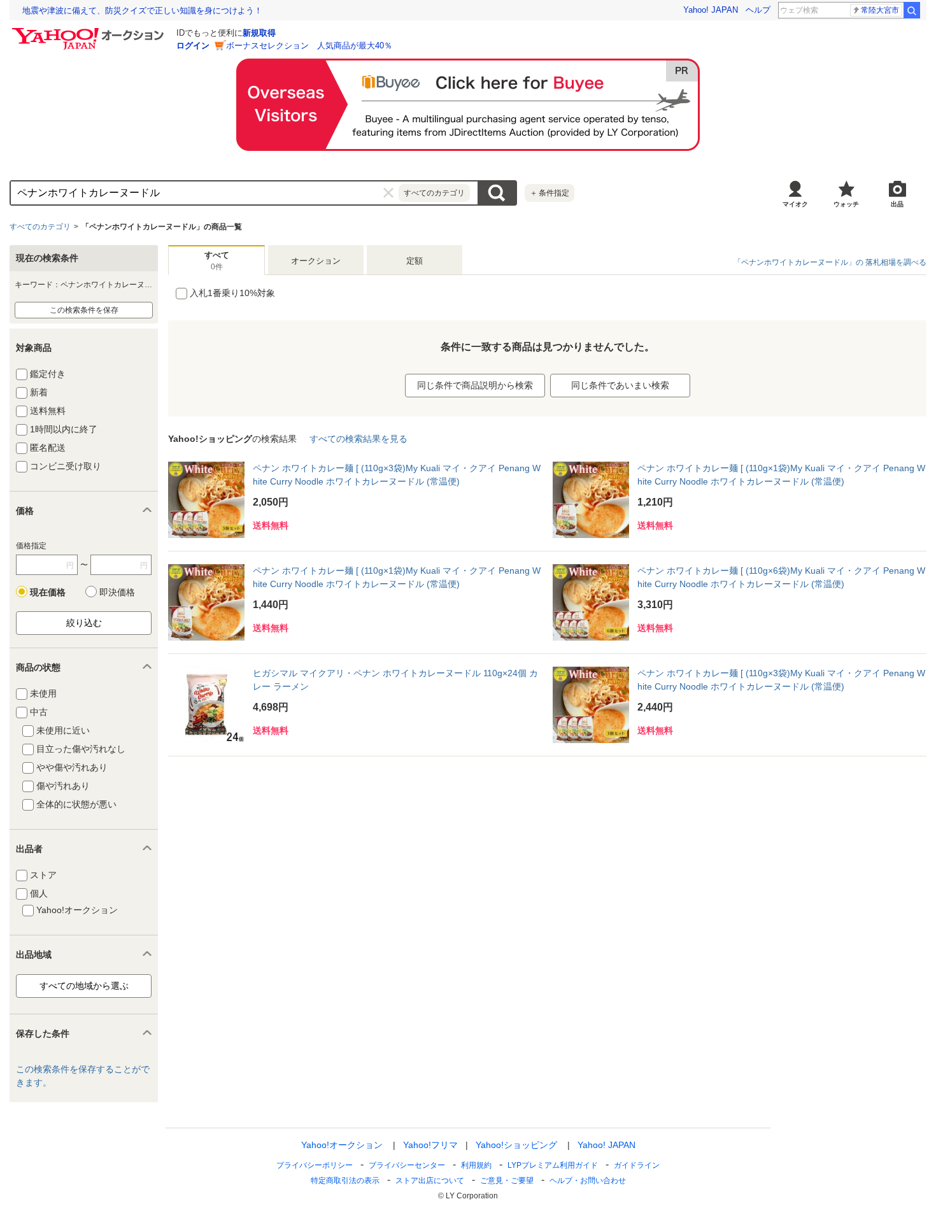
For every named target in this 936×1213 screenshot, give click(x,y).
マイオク (795, 204)
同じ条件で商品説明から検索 (475, 385)
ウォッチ (846, 204)
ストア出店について (429, 1180)
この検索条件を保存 (84, 310)
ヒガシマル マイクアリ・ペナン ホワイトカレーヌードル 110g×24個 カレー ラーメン (395, 680)
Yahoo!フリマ (430, 1145)
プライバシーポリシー (314, 1165)
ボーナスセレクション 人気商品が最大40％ (309, 45)
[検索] (912, 10)
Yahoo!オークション (342, 1145)
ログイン (192, 45)
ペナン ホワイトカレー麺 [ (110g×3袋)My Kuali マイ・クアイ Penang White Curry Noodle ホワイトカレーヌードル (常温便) (397, 474)
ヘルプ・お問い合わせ (588, 1180)
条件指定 (549, 192)
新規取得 (259, 33)
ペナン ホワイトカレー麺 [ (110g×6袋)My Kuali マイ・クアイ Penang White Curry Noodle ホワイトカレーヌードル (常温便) (781, 577)
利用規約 (476, 1165)
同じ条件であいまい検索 (620, 385)
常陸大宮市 (880, 10)
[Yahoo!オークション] (90, 31)
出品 (897, 204)
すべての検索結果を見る (358, 439)
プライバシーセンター (407, 1165)
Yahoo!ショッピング (516, 1145)
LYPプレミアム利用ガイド (552, 1165)
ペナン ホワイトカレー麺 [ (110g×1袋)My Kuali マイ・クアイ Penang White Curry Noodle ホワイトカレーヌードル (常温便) (781, 474)
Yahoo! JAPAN (710, 10)
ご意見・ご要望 (507, 1180)
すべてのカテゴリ (40, 226)
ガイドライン (637, 1165)
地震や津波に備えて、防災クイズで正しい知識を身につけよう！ (142, 10)
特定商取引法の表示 (345, 1180)
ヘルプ (758, 10)
